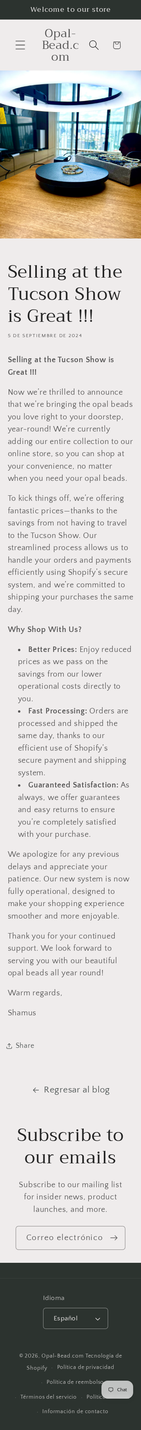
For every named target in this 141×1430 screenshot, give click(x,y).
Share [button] (25, 1046)
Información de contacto (75, 1411)
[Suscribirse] (114, 1238)
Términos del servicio (48, 1397)
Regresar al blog (77, 1090)
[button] (20, 45)
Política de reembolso (75, 1382)
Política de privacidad (85, 1367)
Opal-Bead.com (63, 1356)
